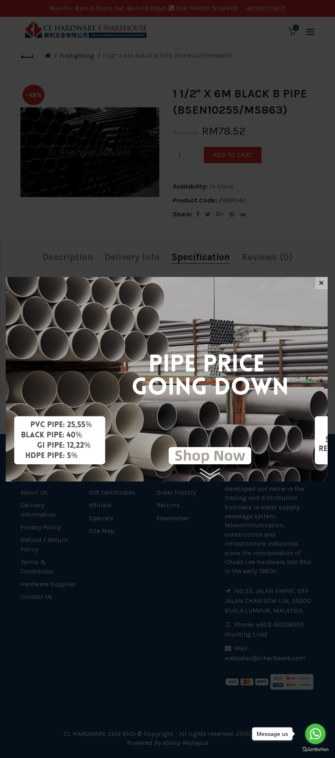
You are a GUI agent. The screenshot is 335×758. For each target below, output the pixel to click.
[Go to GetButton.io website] (315, 749)
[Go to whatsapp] (315, 734)
